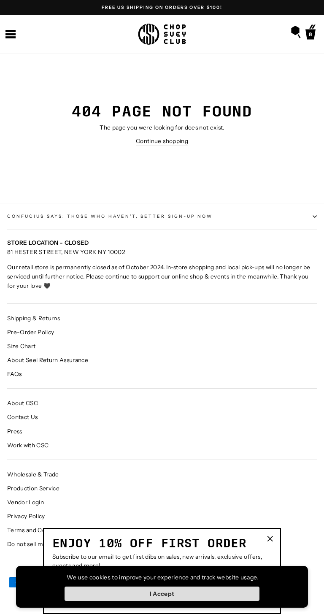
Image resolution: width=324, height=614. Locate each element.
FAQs (14, 374)
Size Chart (21, 346)
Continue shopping (162, 141)
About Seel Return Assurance (47, 360)
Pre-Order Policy (30, 332)
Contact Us (22, 417)
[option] (162, 7)
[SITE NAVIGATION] (10, 34)
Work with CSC (28, 445)
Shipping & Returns (33, 318)
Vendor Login (25, 502)
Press (14, 431)
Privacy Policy (26, 516)
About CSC (22, 403)
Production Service (33, 488)
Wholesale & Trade (33, 474)
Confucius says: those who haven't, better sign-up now (110, 216)
